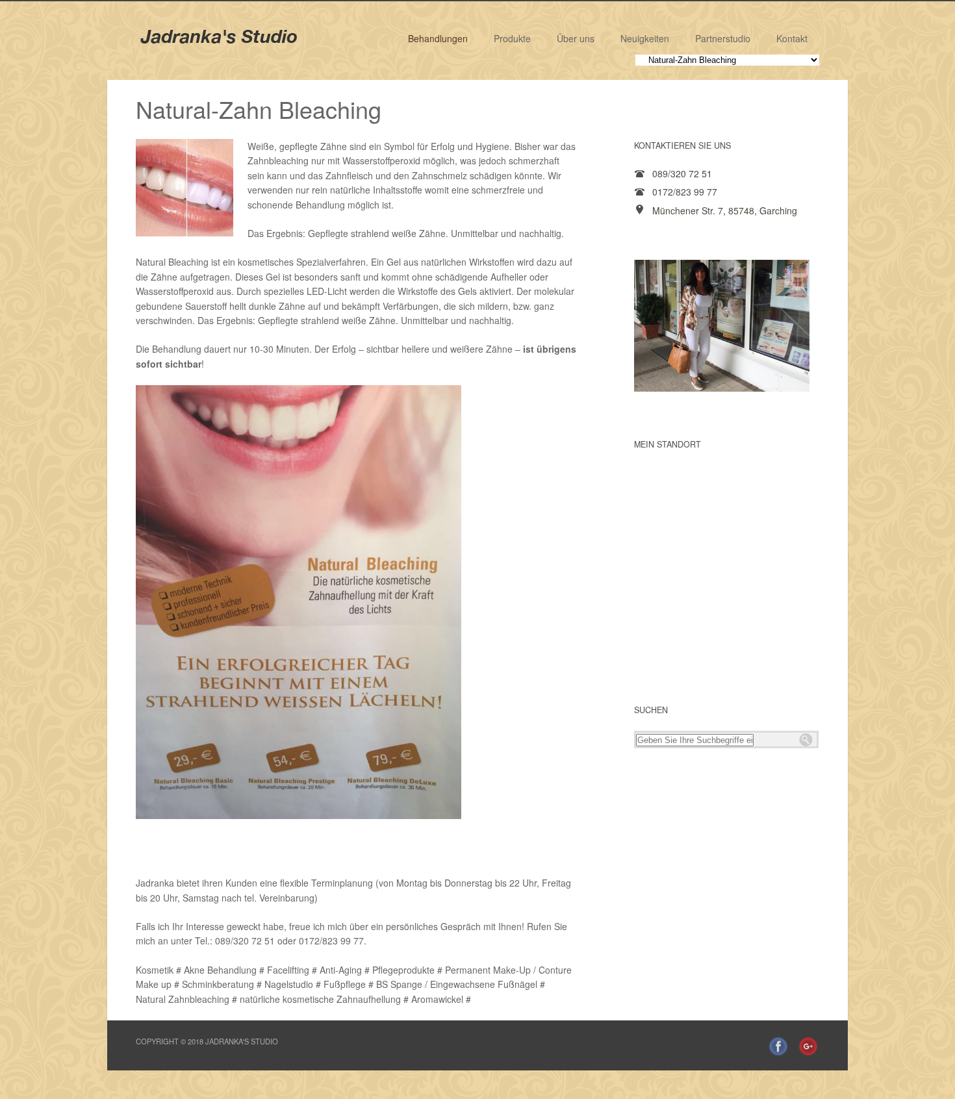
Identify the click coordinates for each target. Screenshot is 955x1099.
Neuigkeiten (644, 38)
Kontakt (792, 38)
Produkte (512, 38)
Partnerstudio (722, 38)
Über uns (575, 38)
